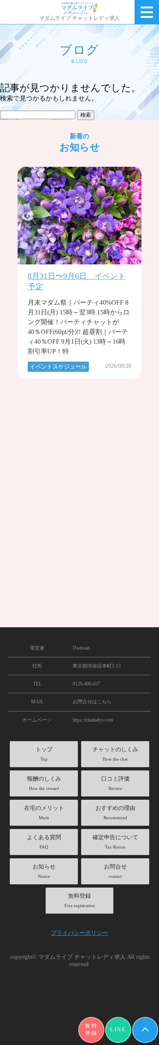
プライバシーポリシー (79, 932)
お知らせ (44, 871)
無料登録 (91, 1029)
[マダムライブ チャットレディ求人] (79, 8)
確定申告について (115, 841)
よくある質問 (44, 841)
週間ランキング (50, 623)
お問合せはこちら (92, 702)
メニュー (147, 12)
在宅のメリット (44, 812)
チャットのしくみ (115, 753)
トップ (44, 753)
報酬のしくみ (44, 783)
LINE (118, 1029)
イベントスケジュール (58, 367)
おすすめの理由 (115, 812)
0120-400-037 (86, 684)
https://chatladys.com (93, 720)
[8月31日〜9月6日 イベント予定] (79, 215)
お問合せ (115, 871)
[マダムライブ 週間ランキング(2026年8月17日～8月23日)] (79, 472)
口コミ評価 (115, 783)
